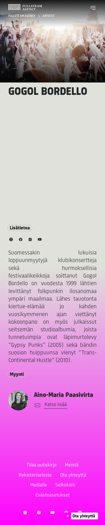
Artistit (49, 16)
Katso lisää (56, 404)
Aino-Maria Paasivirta (63, 395)
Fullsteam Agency (22, 16)
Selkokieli (65, 485)
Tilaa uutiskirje (42, 465)
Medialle (38, 485)
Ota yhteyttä (73, 475)
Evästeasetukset (53, 495)
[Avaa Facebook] (38, 512)
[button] (93, 8)
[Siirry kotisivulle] (25, 7)
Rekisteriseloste (35, 475)
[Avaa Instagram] (25, 512)
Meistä (72, 465)
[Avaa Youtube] (52, 512)
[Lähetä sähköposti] (36, 405)
